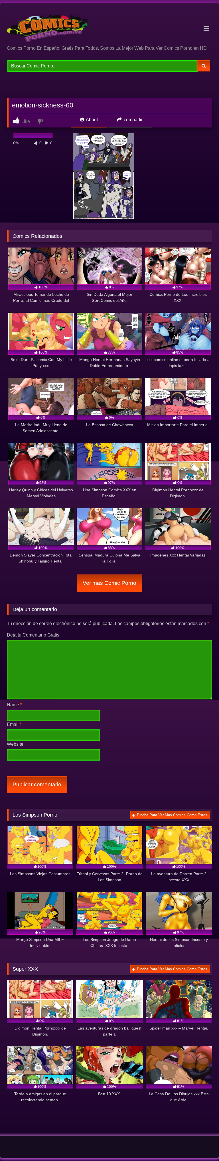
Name (14, 704)
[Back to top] (201, 1144)
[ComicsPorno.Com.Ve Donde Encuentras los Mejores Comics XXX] (109, 26)
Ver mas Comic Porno (109, 583)
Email (14, 724)
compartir (133, 119)
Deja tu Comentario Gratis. (33, 635)
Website (15, 744)
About (91, 119)
